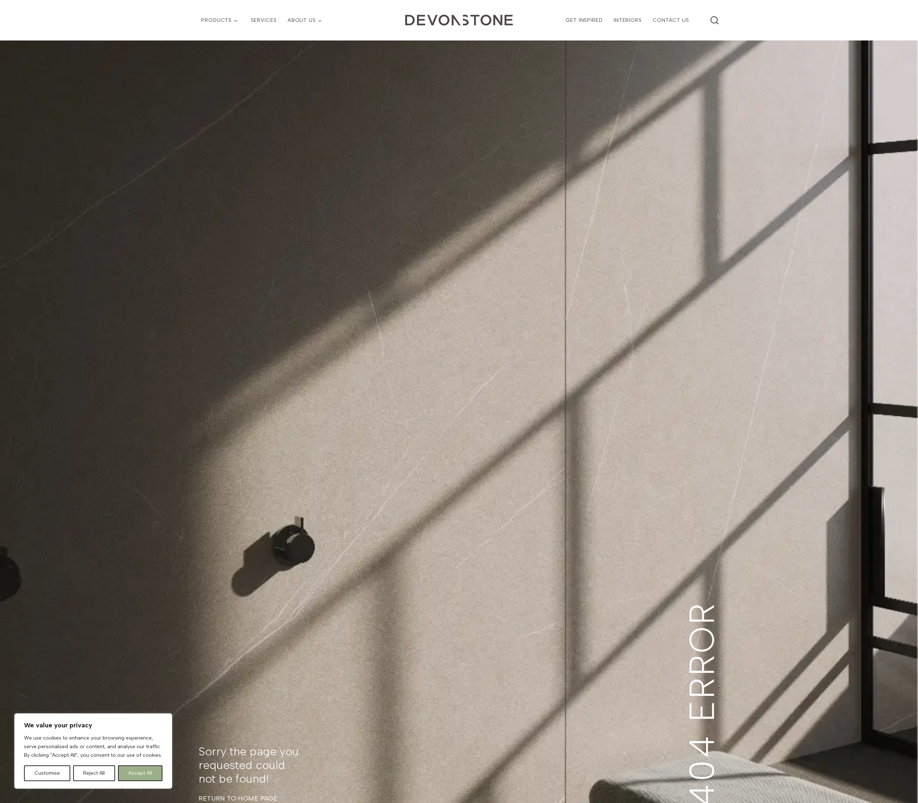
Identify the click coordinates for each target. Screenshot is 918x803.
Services (264, 20)
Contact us (671, 20)
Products (216, 20)
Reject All (94, 773)
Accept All (140, 773)
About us (302, 20)
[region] (93, 751)
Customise (47, 773)
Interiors (628, 20)
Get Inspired (584, 20)
